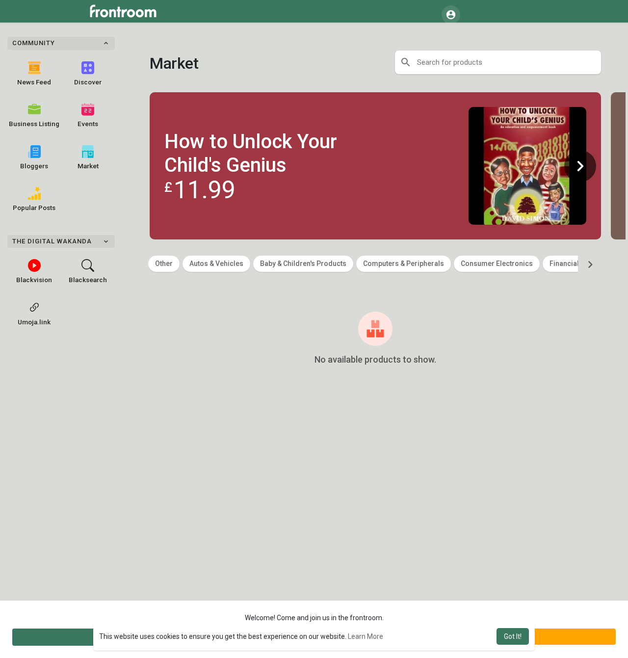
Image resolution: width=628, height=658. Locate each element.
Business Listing (34, 124)
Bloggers (34, 166)
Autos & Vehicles (216, 263)
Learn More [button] (365, 636)
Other (164, 263)
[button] (451, 14)
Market (88, 166)
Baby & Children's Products (303, 263)
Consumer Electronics (497, 263)
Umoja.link (34, 322)
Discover (88, 82)
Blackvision (34, 280)
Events (88, 124)
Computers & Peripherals (403, 263)
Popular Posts (34, 207)
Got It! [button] (513, 636)
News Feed (34, 82)
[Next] (580, 165)
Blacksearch (88, 280)
